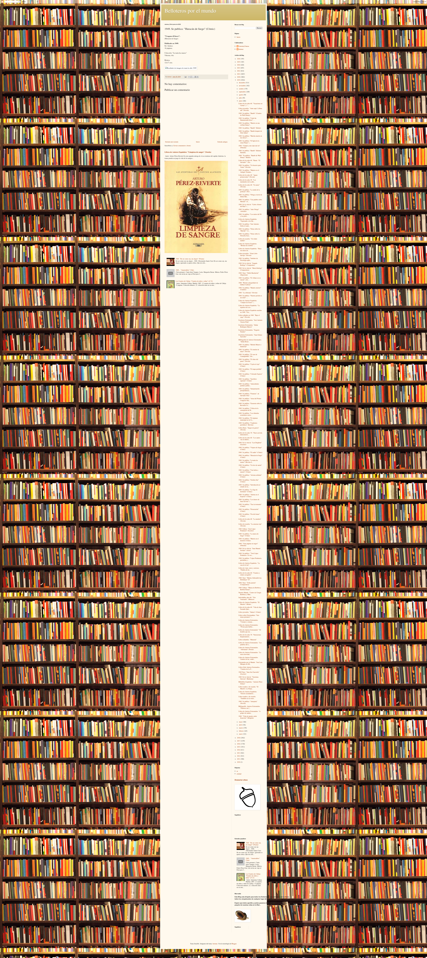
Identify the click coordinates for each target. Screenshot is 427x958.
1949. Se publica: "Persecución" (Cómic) (249, 510)
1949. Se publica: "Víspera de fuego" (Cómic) (250, 448)
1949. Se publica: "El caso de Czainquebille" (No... (248, 355)
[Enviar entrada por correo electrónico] (185, 77)
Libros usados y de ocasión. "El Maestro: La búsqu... (248, 688)
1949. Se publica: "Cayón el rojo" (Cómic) (249, 365)
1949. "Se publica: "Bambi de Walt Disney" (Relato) (250, 156)
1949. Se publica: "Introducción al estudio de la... (249, 486)
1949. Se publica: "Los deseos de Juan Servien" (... (249, 500)
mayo (241, 722)
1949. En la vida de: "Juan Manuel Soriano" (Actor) (249, 549)
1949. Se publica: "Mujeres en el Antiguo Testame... (249, 171)
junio (241, 101)
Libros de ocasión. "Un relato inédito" (248, 240)
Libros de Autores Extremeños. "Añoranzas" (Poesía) (248, 648)
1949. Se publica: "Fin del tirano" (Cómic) (249, 515)
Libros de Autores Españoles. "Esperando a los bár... (248, 220)
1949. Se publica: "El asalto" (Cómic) (250, 452)
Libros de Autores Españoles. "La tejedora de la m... (249, 306)
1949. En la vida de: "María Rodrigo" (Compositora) (250, 269)
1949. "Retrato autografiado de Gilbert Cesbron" (248, 284)
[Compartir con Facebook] (195, 77)
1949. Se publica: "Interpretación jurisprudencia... (249, 390)
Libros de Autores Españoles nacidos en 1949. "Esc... (250, 311)
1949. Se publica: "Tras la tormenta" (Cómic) (250, 505)
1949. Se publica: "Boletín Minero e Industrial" (250, 346)
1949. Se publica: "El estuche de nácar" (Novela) (249, 350)
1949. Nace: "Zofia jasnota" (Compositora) (247, 584)
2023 (239, 68)
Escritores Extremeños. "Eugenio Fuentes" (249, 331)
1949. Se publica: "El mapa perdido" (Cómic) (250, 370)
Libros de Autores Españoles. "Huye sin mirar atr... (250, 249)
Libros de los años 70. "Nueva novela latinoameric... (250, 434)
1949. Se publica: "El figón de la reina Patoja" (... (249, 142)
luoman (215, 944)
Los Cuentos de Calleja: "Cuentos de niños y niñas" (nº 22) (194, 281)
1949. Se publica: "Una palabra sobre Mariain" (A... (250, 200)
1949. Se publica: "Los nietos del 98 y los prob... (250, 215)
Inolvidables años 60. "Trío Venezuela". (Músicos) (247, 598)
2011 (239, 759)
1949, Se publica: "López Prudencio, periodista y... (250, 559)
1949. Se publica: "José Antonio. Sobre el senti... (249, 225)
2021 (239, 74)
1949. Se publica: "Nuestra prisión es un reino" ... (250, 297)
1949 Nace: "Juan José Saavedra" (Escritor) (249, 673)
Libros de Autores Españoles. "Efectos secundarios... (248, 693)
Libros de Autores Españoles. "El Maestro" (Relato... (249, 603)
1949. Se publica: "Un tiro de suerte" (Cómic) (250, 466)
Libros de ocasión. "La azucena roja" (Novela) (250, 525)
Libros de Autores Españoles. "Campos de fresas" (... (248, 301)
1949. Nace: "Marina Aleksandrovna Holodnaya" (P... (250, 579)
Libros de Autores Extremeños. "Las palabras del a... (250, 644)
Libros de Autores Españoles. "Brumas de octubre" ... (248, 245)
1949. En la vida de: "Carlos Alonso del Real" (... (250, 205)
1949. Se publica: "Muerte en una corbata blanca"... (249, 124)
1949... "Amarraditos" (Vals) (185, 270)
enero (241, 734)
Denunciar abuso (241, 780)
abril (240, 725)
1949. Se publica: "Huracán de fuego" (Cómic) (250, 456)
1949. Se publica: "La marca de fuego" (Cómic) (248, 535)
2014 (239, 750)
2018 (239, 738)
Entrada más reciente (171, 142)
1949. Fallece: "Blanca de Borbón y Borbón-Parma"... (250, 589)
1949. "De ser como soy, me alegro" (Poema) (190, 259)
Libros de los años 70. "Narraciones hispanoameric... (250, 636)
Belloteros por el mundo (190, 10)
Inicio (198, 142)
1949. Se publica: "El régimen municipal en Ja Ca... (248, 419)
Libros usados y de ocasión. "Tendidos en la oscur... (247, 697)
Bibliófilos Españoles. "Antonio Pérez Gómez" (250, 683)
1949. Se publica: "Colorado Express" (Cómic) (250, 375)
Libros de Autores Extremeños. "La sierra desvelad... (250, 653)
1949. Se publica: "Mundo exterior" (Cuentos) (250, 289)
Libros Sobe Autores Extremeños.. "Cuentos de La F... (249, 668)
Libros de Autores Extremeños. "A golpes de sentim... (249, 712)
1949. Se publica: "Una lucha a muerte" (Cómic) (248, 471)
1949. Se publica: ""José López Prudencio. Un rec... (248, 554)
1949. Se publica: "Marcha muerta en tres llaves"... (250, 137)
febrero (241, 731)
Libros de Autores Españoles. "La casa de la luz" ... (249, 564)
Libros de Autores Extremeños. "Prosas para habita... (248, 626)
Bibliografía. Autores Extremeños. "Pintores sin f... (249, 707)
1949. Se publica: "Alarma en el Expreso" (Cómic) (249, 495)
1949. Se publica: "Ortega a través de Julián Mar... (250, 196)
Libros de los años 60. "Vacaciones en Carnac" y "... (250, 104)
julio (240, 98)
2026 (239, 59)
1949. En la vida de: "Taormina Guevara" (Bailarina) (248, 678)
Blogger (234, 944)
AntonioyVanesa (244, 46)
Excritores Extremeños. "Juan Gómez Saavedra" (250, 336)
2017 (239, 741)
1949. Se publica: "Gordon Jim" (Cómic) (249, 481)
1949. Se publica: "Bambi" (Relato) (250, 128)
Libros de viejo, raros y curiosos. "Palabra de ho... (249, 569)
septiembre (242, 92)
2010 (239, 762)
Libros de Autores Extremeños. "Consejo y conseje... (248, 621)
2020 (239, 77)
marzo (241, 728)
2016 (239, 744)
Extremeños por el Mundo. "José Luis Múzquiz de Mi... (250, 663)
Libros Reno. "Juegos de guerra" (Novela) (249, 429)
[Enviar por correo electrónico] (189, 77)
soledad (239, 774)
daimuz (241, 49)
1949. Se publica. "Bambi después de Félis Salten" (250, 132)
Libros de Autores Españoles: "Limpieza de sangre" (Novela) (188, 152)
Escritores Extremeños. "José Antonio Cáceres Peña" (250, 321)
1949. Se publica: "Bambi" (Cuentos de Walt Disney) (250, 114)
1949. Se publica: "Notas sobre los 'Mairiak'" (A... (249, 230)
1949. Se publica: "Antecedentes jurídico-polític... (249, 385)
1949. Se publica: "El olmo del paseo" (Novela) (248, 360)
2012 (239, 756)
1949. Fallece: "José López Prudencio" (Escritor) (247, 530)
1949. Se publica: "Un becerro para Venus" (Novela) (250, 166)
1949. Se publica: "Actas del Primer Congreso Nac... (250, 399)
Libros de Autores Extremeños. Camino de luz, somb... (248, 658)
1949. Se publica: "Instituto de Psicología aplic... (248, 259)
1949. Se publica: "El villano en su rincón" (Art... (250, 279)
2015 (239, 747)
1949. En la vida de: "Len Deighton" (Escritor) (250, 444)
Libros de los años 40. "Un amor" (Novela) (249, 186)
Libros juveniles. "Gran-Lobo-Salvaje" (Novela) (248, 254)
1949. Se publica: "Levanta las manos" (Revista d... (248, 461)
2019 (239, 80)
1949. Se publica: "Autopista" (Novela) (248, 702)
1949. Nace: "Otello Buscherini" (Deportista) (249, 274)
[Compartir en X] (193, 77)
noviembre (242, 86)
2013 (239, 753)
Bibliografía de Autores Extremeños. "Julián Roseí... (250, 341)
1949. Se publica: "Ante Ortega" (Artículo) (249, 210)
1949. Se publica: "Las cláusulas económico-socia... (249, 414)
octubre (241, 89)
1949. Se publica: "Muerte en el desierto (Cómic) (249, 540)
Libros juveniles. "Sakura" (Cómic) (250, 612)
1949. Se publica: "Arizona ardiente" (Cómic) (250, 476)
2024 (239, 65)
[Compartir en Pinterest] (197, 77)
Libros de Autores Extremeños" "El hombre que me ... (250, 631)
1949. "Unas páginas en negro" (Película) (248, 544)
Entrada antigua (222, 142)
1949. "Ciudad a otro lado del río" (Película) (249, 147)
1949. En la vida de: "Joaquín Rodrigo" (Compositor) (248, 264)
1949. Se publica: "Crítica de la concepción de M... (248, 409)
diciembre (242, 83)
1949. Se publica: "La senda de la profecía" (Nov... (249, 191)
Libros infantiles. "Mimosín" (248, 640)
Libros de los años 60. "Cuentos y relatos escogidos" (249, 574)
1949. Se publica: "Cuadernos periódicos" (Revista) (248, 424)
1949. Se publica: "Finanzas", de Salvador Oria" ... (249, 395)
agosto (241, 95)
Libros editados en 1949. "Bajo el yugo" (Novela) (249, 316)
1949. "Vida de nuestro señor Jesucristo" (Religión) (248, 717)
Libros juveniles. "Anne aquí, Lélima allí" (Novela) (250, 109)
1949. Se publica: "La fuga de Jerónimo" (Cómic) (248, 491)
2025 (239, 62)
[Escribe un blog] (191, 77)
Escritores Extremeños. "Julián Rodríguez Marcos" (248, 326)
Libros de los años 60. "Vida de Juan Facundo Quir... (250, 608)
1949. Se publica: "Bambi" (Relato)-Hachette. (250, 152)
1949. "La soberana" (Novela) (248, 293)
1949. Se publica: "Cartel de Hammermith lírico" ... (247, 119)
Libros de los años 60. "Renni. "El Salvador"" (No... (249, 161)
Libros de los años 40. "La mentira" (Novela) (250, 520)
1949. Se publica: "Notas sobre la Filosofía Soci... (249, 235)
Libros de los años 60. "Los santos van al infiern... (249, 439)
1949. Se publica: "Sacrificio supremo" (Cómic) (248, 380)
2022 (239, 71)
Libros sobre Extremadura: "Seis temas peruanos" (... (249, 616)
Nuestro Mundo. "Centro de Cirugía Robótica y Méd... (250, 593)
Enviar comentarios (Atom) (182, 146)
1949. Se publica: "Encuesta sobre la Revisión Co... (250, 404)
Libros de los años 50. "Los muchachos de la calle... (247, 181)
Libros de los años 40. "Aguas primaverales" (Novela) (248, 176)
